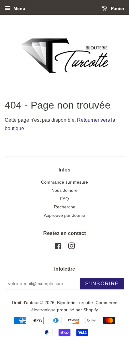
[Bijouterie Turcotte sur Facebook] (58, 247)
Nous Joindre (64, 190)
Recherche (64, 207)
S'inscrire (102, 283)
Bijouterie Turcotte (75, 302)
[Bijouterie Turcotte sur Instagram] (71, 247)
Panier (117, 8)
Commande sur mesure (64, 182)
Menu (18, 8)
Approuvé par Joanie (64, 215)
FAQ (64, 198)
